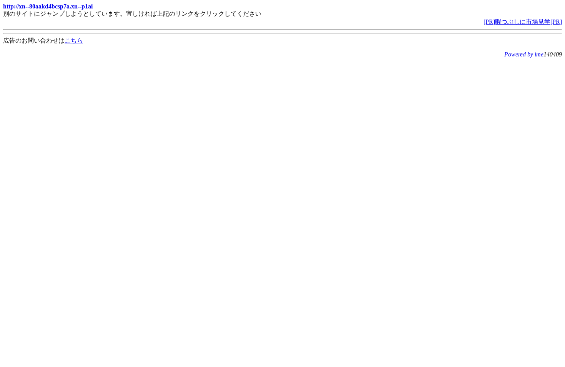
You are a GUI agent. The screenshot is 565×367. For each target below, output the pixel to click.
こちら (74, 40)
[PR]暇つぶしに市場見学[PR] (523, 21)
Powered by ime (523, 54)
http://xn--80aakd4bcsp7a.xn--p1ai (48, 6)
